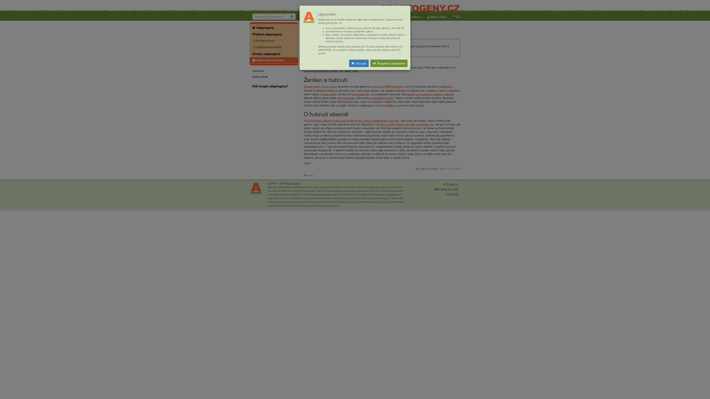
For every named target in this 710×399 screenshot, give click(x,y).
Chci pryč (360, 63)
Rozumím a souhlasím (391, 63)
